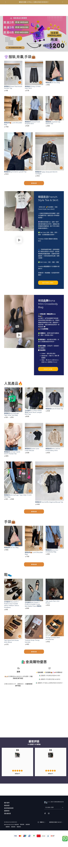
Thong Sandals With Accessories (53, 638)
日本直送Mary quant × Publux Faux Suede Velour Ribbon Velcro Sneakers (11, 604)
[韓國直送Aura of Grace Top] (55, 397)
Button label (48, 283)
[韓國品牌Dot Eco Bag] (55, 71)
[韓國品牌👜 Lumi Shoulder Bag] (13, 108)
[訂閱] (63, 807)
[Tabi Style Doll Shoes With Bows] (13, 627)
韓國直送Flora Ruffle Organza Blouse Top (49, 502)
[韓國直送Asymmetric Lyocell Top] (18, 151)
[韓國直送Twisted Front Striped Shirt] (34, 108)
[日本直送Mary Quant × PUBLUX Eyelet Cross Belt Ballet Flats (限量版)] (34, 590)
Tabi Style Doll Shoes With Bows (11, 641)
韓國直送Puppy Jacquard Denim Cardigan (46, 172)
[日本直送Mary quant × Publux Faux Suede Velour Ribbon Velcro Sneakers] (13, 589)
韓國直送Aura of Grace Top (54, 408)
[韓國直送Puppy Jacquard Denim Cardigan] (49, 151)
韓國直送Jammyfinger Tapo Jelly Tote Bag (11, 414)
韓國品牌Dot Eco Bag (53, 82)
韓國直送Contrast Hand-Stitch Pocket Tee (12, 453)
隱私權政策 (7, 813)
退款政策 (28, 824)
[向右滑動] (62, 2)
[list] (34, 697)
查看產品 (19, 82)
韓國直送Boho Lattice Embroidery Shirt (53, 449)
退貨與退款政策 (8, 808)
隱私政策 (22, 824)
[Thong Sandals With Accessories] (55, 625)
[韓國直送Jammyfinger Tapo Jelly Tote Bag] (13, 399)
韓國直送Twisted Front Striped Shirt (32, 122)
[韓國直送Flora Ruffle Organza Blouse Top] (49, 481)
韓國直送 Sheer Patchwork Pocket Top (13, 87)
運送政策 (6, 805)
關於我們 (6, 803)
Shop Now (48, 369)
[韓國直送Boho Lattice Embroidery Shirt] (55, 435)
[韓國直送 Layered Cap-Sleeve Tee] (55, 108)
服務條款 (6, 811)
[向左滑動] (5, 2)
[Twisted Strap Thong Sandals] (34, 627)
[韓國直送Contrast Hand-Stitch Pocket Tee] (13, 437)
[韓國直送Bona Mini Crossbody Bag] (55, 537)
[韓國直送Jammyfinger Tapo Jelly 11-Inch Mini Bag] (18, 477)
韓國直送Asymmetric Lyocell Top (15, 172)
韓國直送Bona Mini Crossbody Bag (52, 551)
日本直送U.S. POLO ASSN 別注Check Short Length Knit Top (33, 412)
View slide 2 (36, 48)
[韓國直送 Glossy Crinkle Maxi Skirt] (34, 73)
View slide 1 (31, 48)
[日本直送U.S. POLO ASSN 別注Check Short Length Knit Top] (34, 398)
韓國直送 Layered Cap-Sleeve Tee (53, 122)
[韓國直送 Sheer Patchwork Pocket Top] (13, 73)
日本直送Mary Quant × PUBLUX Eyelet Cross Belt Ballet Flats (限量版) (33, 604)
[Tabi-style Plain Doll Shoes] (55, 589)
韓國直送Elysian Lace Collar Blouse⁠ (32, 449)
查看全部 (34, 183)
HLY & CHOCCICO (12, 822)
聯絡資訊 (19, 827)
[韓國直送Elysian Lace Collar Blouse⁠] (34, 435)
